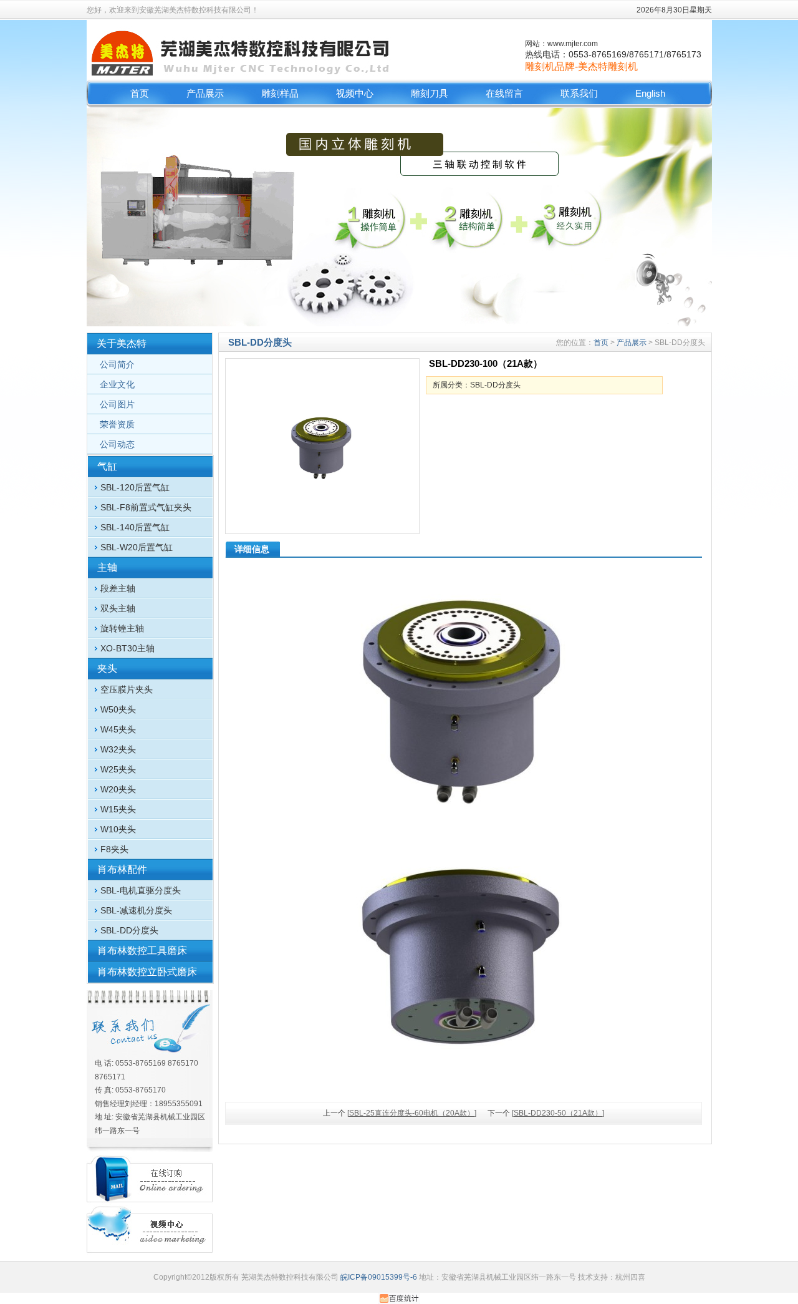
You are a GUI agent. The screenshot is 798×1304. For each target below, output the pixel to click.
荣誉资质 (117, 424)
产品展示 (205, 93)
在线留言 (504, 93)
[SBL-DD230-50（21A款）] (558, 1113)
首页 (139, 93)
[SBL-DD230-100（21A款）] (322, 446)
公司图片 (117, 404)
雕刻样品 (280, 93)
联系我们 (579, 93)
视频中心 (354, 93)
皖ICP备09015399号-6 (378, 1277)
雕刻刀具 (429, 93)
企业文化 (117, 384)
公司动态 (117, 444)
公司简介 (117, 364)
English (650, 93)
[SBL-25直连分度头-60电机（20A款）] (411, 1113)
